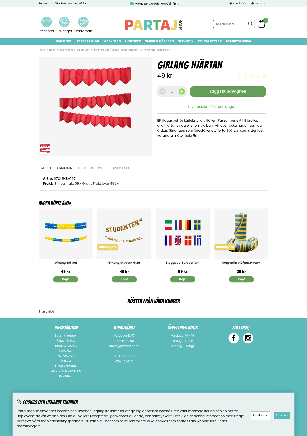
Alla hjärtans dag (66, 50)
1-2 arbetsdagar (222, 106)
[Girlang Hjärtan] (95, 137)
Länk (46, 19)
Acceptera (282, 415)
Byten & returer (66, 335)
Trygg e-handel (66, 365)
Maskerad (112, 41)
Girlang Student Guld (124, 262)
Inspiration (65, 375)
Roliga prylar (210, 41)
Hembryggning (238, 41)
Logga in (260, 3)
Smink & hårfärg (159, 41)
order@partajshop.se (124, 346)
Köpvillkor (66, 350)
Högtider (133, 41)
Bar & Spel (64, 41)
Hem (41, 50)
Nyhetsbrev (66, 355)
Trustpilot (46, 311)
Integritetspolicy (66, 345)
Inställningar (260, 415)
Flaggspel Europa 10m (182, 262)
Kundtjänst (240, 3)
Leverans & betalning (66, 370)
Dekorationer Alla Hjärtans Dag (93, 50)
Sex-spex (186, 41)
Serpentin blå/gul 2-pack (241, 262)
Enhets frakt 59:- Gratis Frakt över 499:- (87, 183)
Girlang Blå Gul (66, 262)
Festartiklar (88, 41)
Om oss (66, 360)
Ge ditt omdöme (90, 168)
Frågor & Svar (66, 340)
